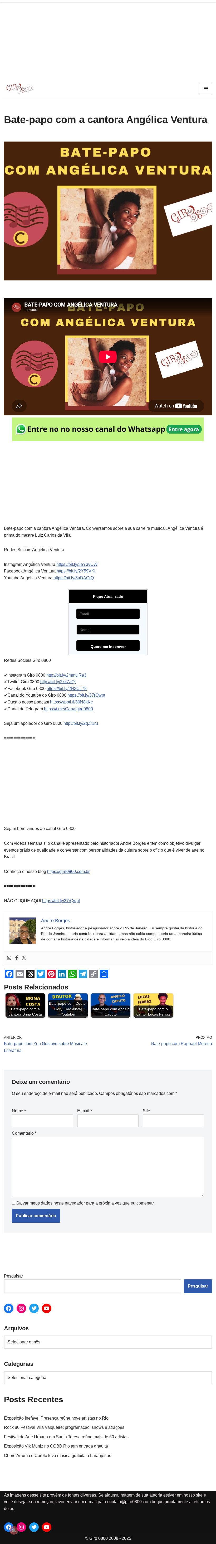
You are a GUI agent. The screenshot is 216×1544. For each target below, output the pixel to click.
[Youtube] (46, 1308)
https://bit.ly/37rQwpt (86, 695)
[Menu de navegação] (206, 88)
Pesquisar (13, 1276)
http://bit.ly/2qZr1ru (80, 723)
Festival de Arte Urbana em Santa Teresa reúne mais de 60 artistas (66, 1437)
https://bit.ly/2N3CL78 (67, 688)
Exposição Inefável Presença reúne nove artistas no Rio (56, 1418)
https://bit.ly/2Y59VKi (76, 571)
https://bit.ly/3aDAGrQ (73, 578)
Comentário (24, 1133)
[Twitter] (24, 958)
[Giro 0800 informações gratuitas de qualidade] (20, 88)
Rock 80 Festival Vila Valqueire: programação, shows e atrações (64, 1427)
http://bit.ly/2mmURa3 (66, 675)
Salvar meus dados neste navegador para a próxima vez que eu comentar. (85, 1203)
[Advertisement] (108, 39)
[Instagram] (9, 958)
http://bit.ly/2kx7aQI (58, 681)
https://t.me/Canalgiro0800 (68, 709)
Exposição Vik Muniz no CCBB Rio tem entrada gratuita (56, 1446)
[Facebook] (16, 958)
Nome (19, 1111)
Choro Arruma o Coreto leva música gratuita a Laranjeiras (57, 1455)
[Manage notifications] (13, 1530)
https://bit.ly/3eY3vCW (76, 564)
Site (146, 1111)
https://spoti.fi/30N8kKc (71, 702)
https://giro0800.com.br (68, 871)
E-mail (84, 1111)
